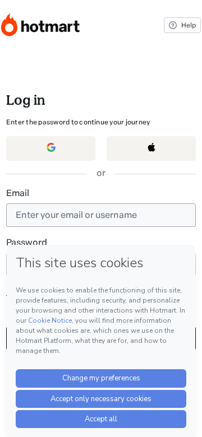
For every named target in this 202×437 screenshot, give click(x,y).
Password (26, 242)
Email (17, 193)
